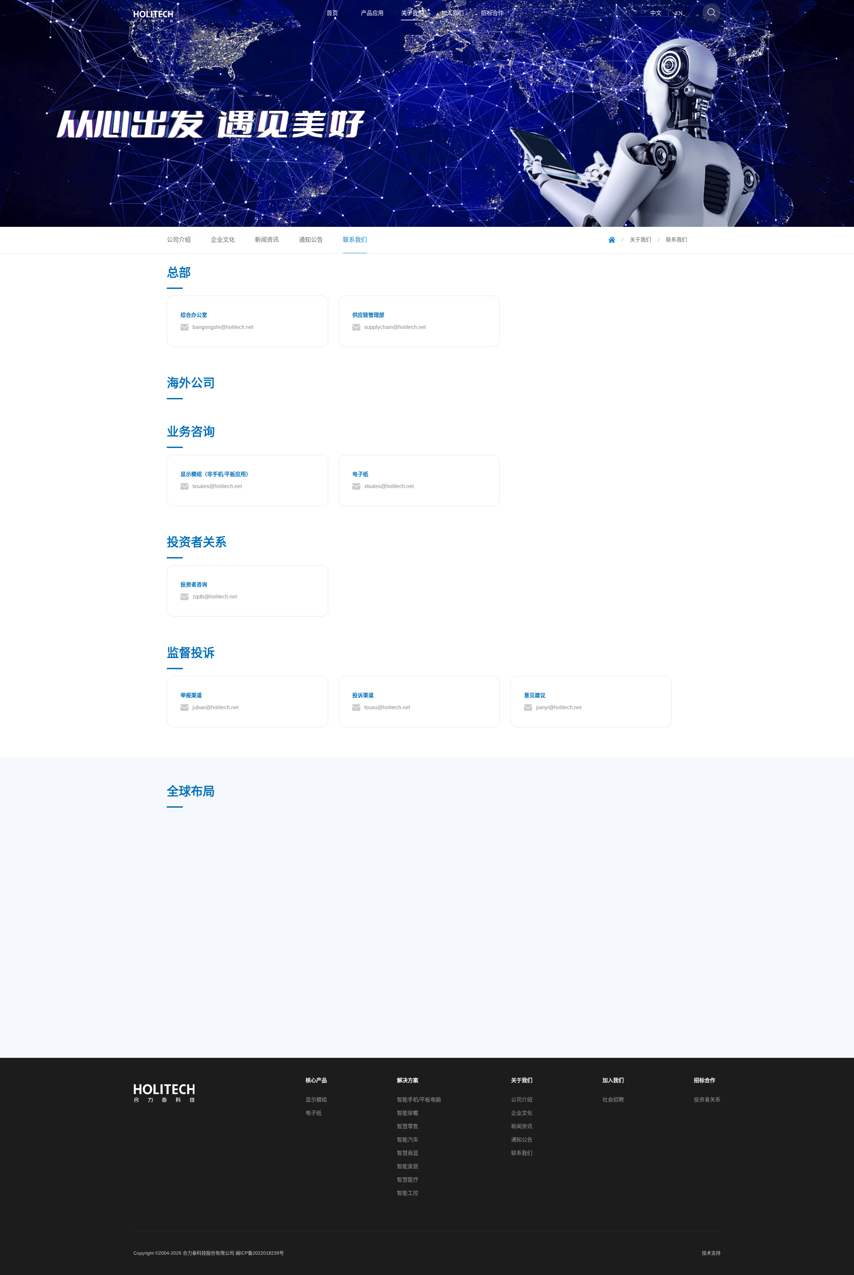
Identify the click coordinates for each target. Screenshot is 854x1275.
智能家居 (407, 1166)
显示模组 (316, 1100)
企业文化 (521, 1113)
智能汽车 (407, 1140)
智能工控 (407, 1193)
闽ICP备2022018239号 (260, 1253)
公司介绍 (521, 1100)
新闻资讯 (521, 1126)
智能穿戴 (407, 1113)
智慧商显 (407, 1153)
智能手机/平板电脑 (419, 1100)
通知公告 (521, 1140)
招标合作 (704, 1080)
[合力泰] (157, 16)
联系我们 (521, 1153)
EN (679, 13)
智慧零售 (407, 1126)
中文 (656, 13)
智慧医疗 (407, 1180)
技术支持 (711, 1253)
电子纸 (314, 1113)
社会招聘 (613, 1100)
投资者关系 (707, 1100)
